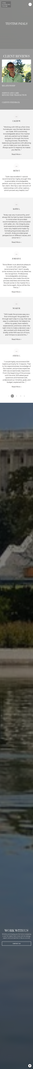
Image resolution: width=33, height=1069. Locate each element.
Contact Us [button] (16, 943)
